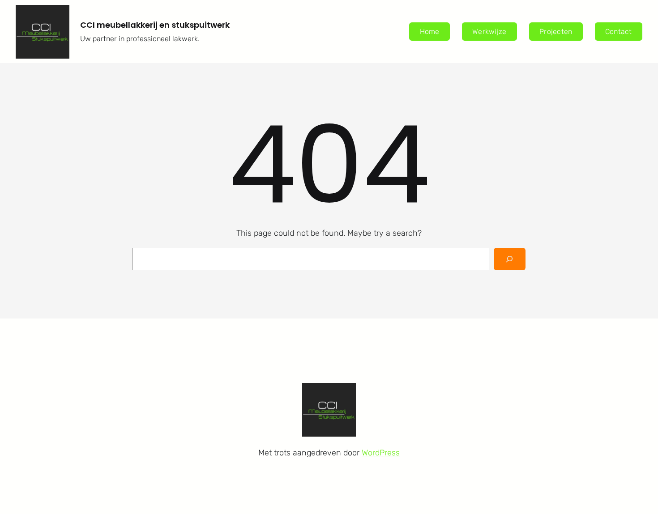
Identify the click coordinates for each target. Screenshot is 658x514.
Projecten (555, 31)
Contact (618, 31)
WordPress (381, 453)
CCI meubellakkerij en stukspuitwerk (155, 24)
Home (430, 31)
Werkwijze (489, 31)
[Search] (510, 259)
